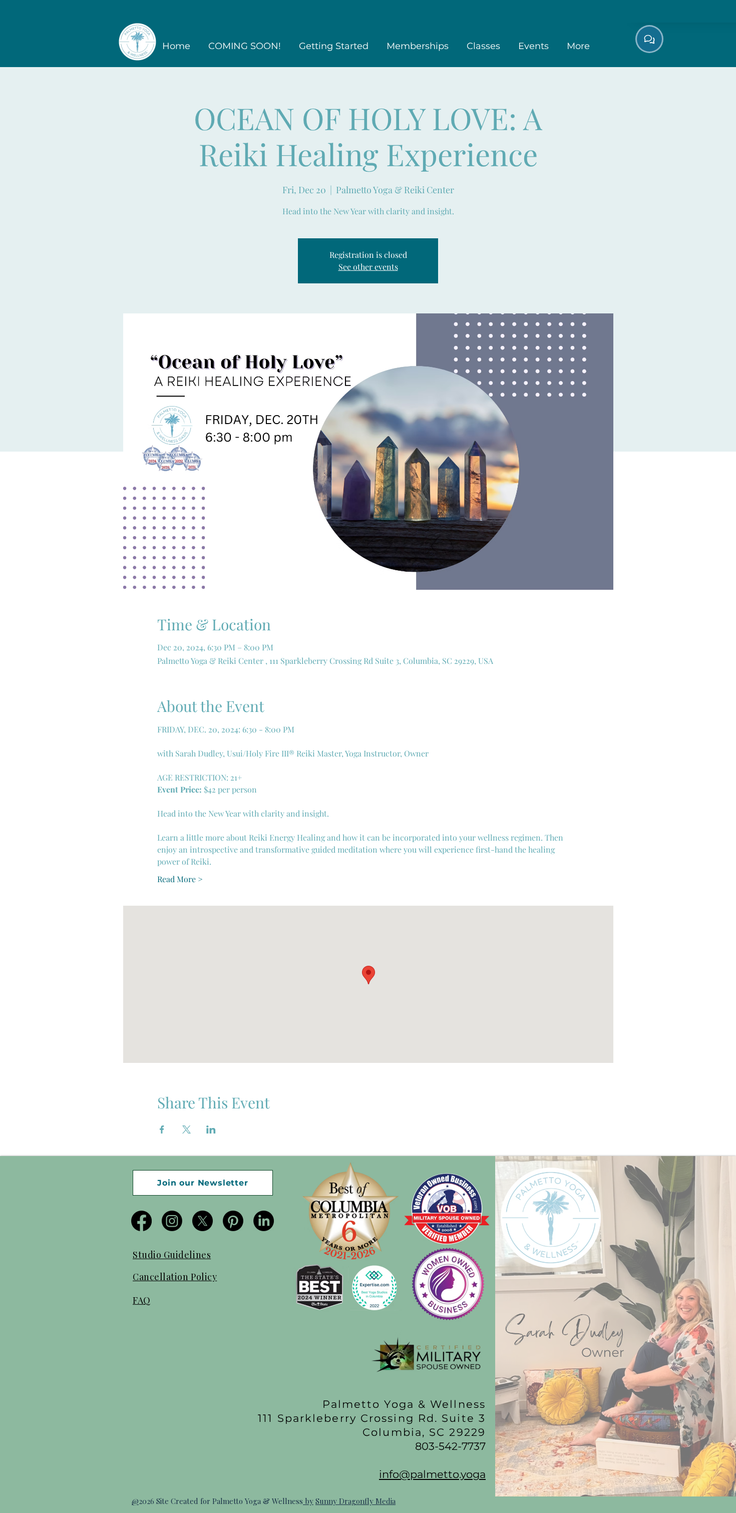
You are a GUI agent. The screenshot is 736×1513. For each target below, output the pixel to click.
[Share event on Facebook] (162, 1129)
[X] (202, 1221)
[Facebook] (141, 1221)
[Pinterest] (233, 1221)
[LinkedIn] (263, 1221)
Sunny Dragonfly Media (355, 1501)
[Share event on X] (186, 1129)
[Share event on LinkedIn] (211, 1129)
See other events (368, 266)
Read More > (180, 879)
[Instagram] (172, 1221)
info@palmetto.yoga (432, 1474)
